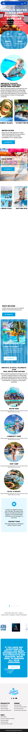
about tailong (3, 716)
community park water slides (20, 706)
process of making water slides (7, 718)
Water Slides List (4, 705)
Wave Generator (4, 706)
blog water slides (4, 722)
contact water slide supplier (7, 723)
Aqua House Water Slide (6, 710)
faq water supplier (4, 720)
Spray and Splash (4, 708)
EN (22, 3)
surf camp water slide (18, 708)
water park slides (17, 705)
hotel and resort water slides (20, 710)
